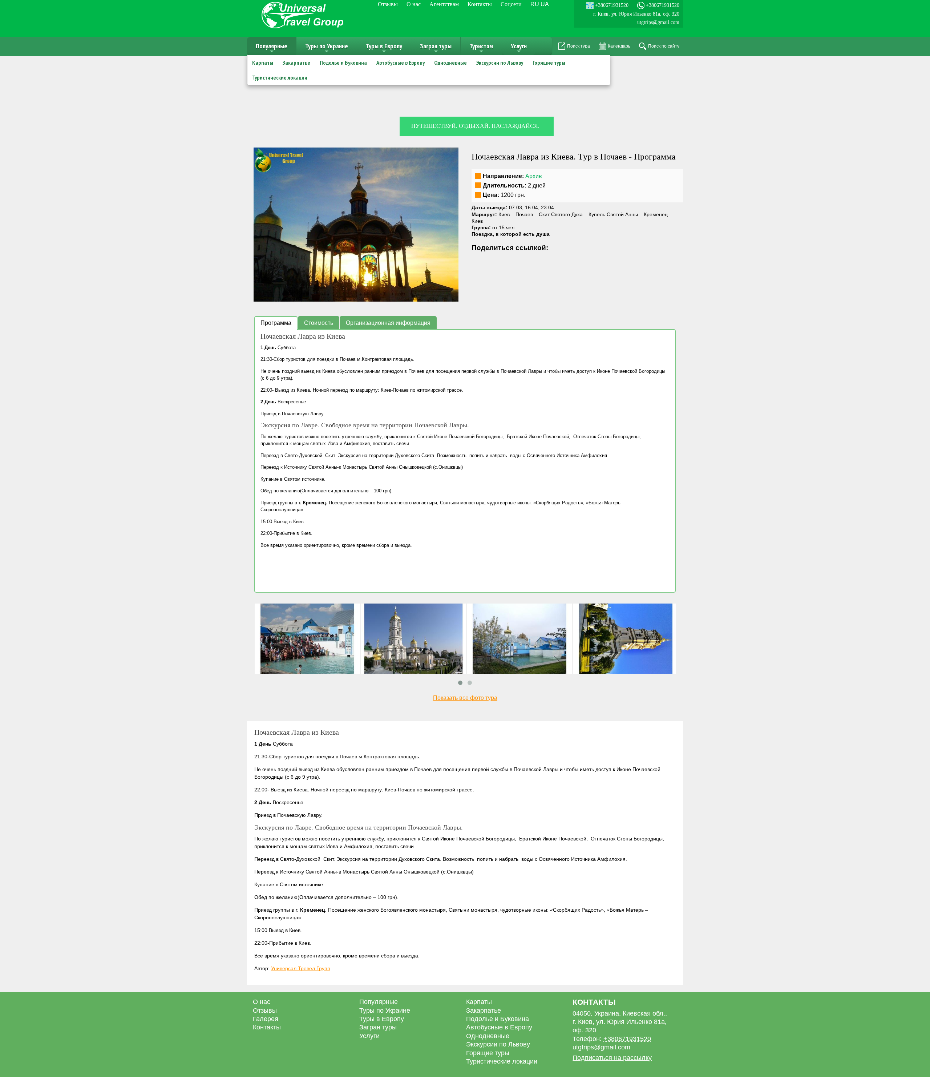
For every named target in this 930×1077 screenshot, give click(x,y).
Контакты (480, 4)
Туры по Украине (326, 48)
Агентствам (444, 4)
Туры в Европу (384, 48)
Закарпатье (296, 62)
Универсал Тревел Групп (300, 968)
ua (545, 4)
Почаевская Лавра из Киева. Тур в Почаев (549, 156)
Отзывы (388, 4)
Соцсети (511, 4)
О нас (414, 4)
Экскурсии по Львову (499, 62)
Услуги (519, 48)
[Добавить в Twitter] (505, 261)
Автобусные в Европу (400, 62)
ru (534, 4)
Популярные (271, 48)
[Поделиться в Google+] (491, 261)
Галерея (265, 1018)
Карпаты (262, 62)
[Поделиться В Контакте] (519, 261)
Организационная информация (388, 323)
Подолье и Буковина (343, 62)
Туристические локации (279, 77)
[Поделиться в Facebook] (477, 261)
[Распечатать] (546, 261)
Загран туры (436, 48)
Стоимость (318, 323)
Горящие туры (549, 62)
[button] (452, 154)
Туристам (481, 48)
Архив (533, 176)
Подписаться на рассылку (612, 1057)
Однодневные (450, 62)
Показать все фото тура (465, 698)
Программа (275, 323)
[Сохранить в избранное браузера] (532, 261)
